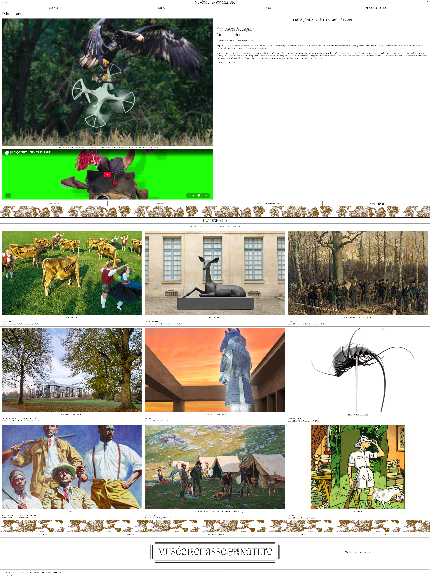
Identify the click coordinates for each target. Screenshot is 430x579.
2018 (225, 226)
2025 (195, 226)
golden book (129, 534)
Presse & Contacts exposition (269, 204)
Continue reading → (226, 62)
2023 (205, 226)
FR (3, 2)
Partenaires (161, 204)
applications (301, 534)
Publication (53, 204)
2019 (220, 226)
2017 (229, 226)
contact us (43, 534)
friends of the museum (215, 534)
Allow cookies (8, 575)
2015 (239, 226)
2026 (190, 226)
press (387, 534)
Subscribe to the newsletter (359, 552)
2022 (210, 226)
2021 (215, 226)
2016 (234, 226)
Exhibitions (11, 13)
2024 (200, 226)
